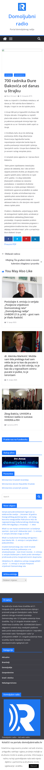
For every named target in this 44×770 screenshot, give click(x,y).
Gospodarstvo (19, 75)
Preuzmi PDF (10, 244)
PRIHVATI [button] (33, 766)
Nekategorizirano (9, 683)
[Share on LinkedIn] (35, 239)
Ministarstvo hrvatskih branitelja (15, 480)
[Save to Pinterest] (26, 239)
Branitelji (6, 662)
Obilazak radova (12, 254)
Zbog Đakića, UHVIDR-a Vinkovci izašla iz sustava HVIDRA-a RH (18, 417)
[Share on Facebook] (8, 239)
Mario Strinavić (11, 96)
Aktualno (8, 75)
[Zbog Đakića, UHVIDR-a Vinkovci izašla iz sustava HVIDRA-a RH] (22, 390)
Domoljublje (7, 667)
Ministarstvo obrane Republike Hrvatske (18, 484)
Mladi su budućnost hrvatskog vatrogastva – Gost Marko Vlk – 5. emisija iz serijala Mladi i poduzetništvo (20, 540)
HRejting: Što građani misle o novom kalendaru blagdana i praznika (22, 262)
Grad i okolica (7, 678)
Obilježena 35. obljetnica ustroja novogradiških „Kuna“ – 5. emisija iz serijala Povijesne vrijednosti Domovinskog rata (21, 563)
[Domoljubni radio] (5, 39)
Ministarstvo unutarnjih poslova (15, 488)
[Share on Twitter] (17, 239)
